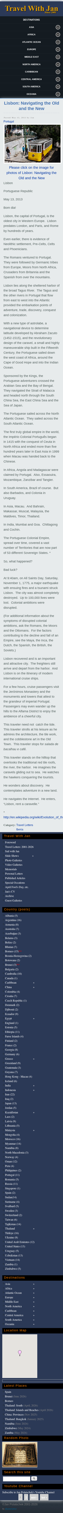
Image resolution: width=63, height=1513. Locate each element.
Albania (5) (11, 915)
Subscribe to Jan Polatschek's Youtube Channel (28, 1492)
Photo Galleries (13, 860)
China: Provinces (14, 1414)
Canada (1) (11, 978)
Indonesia (10, 1090)
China (8, 987)
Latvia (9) (10, 1121)
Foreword (10, 842)
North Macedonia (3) (16, 1152)
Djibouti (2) (11, 1009)
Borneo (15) (13, 951)
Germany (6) (12, 1054)
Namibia (9, 1423)
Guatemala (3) (13, 1067)
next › (34, 1497)
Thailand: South (14, 1405)
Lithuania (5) (12, 1125)
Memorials (11, 869)
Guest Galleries (13, 900)
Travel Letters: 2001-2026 (19, 847)
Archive (9, 896)
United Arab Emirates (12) (19, 1242)
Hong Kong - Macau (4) (18, 1076)
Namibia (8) (11, 1148)
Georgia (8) (11, 1049)
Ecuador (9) (11, 1014)
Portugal (9, 121)
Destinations (31, 20)
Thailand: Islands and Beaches (21, 1410)
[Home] (31, 12)
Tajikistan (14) (13, 1224)
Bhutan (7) (11, 947)
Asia (31, 27)
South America (31, 86)
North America (32, 64)
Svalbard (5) (12, 1206)
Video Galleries (13, 864)
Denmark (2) (12, 1005)
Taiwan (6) (11, 1219)
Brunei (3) (12, 964)
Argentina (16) (13, 920)
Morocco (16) (12, 1139)
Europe (31, 49)
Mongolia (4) (12, 1134)
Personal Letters (14, 873)
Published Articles (15, 878)
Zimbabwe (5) (13, 1268)
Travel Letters (24, 825)
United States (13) (15, 1246)
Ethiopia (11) (12, 1032)
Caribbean (31, 72)
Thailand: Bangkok (15, 1419)
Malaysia (10, 1130)
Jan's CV (10, 891)
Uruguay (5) (12, 1251)
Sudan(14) (11, 1197)
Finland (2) (11, 1040)
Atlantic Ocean (31, 42)
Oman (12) (11, 1161)
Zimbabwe (11, 1428)
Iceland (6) (11, 1081)
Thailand (10, 1228)
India (8, 1085)
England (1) (11, 1023)
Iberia (19, 829)
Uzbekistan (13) (14, 1255)
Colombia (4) (12, 991)
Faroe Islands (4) (14, 1036)
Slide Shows (12, 855)
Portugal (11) (12, 1175)
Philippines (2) (13, 1170)
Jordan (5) (10, 1108)
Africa (31, 34)
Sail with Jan (12, 851)
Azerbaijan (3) (13, 933)
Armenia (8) (12, 924)
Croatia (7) (11, 996)
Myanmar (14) (13, 1143)
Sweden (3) (11, 1210)
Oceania (31, 94)
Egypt (8, 1018)
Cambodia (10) (13, 973)
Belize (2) (10, 942)
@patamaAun (11, 1509)
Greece (9, 1058)
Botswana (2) (12, 960)
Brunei (8, 1396)
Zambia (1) (11, 1264)
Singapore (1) (12, 1188)
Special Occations (15, 882)
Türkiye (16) (12, 1233)
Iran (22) (10, 1094)
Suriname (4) (12, 1201)
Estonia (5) (11, 1027)
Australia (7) (12, 929)
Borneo (9, 1401)
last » (44, 1497)
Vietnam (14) (12, 1259)
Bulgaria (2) (11, 969)
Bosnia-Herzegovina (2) (18, 956)
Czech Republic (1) (16, 1000)
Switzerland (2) (13, 1215)
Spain (8, 1392)
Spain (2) (10, 1192)
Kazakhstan (11, 1112)
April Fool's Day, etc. (17, 887)
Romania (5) (12, 1179)
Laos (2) (9, 1116)
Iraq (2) (9, 1099)
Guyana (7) (11, 1072)
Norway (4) (11, 1157)
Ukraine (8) (11, 1237)
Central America (31, 79)
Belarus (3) (11, 938)
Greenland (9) (12, 1063)
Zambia (9, 1432)
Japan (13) (11, 1103)
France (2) (10, 1045)
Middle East (31, 57)
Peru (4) (9, 1166)
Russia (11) (11, 1183)
